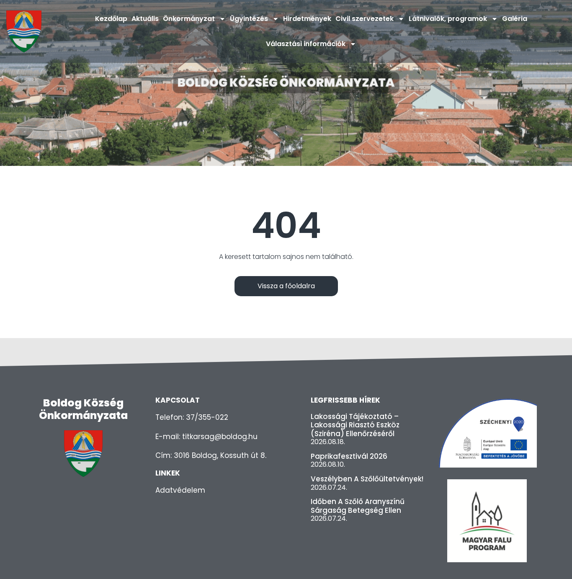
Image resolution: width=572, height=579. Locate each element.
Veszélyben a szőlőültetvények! (367, 479)
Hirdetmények (307, 18)
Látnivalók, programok (448, 18)
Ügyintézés (249, 18)
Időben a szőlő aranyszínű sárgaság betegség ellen (358, 505)
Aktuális (145, 18)
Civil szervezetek (364, 18)
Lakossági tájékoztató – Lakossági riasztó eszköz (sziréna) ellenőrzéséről (355, 425)
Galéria (514, 18)
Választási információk (305, 44)
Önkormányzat (189, 18)
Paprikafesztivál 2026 (349, 456)
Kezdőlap (111, 18)
